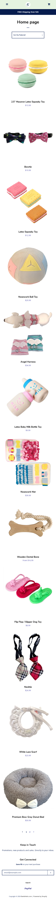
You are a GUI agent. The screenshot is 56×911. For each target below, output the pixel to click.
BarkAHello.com (26, 896)
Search (28, 883)
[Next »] (34, 832)
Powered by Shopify (40, 896)
